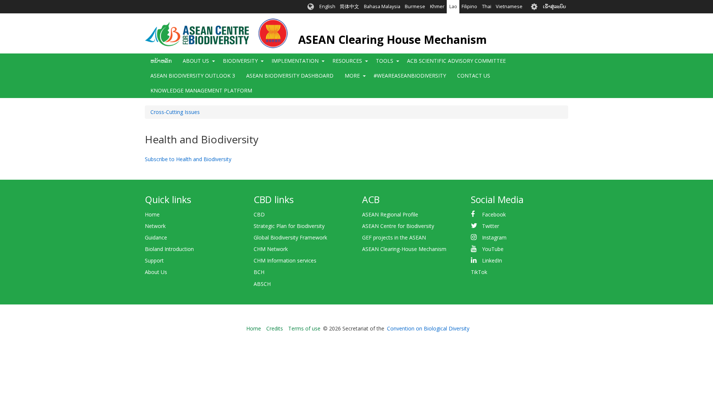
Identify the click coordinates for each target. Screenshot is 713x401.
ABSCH (262, 283)
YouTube (493, 248)
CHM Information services (285, 260)
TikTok (479, 272)
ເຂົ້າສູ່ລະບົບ (554, 6)
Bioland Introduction (169, 248)
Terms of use (304, 328)
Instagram (494, 237)
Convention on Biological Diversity (428, 328)
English (327, 6)
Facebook (494, 214)
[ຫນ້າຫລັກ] (216, 33)
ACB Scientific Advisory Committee (456, 60)
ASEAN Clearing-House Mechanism (404, 248)
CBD (259, 214)
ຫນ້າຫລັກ (161, 60)
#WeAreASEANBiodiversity (410, 75)
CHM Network (271, 248)
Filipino (469, 6)
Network (155, 225)
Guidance (156, 237)
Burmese (415, 6)
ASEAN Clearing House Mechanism (392, 39)
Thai (486, 6)
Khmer (437, 6)
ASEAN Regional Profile (390, 214)
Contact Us (473, 75)
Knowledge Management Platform (201, 90)
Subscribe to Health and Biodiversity (188, 159)
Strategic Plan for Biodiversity (289, 225)
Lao (453, 6)
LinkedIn (492, 260)
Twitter (490, 225)
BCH (259, 272)
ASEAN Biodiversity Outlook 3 (192, 75)
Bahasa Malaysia (382, 6)
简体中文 (349, 6)
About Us (156, 272)
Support (154, 260)
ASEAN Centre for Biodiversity (398, 225)
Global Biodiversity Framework (290, 237)
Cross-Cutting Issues (175, 111)
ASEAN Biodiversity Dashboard (289, 75)
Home (152, 214)
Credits (274, 328)
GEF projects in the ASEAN (394, 237)
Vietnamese (509, 6)
